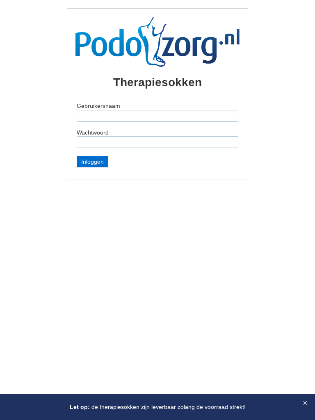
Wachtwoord (93, 132)
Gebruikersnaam (98, 106)
